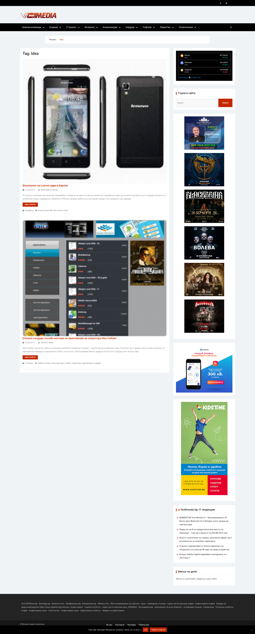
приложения (87, 363)
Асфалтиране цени (38, 610)
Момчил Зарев (47, 342)
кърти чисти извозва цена (114, 607)
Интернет (90, 27)
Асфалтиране (76, 607)
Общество (165, 27)
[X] (226, 3)
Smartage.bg (44, 603)
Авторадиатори (145, 607)
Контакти (119, 625)
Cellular (40, 363)
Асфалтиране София (205, 603)
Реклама (132, 625)
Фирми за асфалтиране (113, 610)
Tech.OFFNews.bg (29, 603)
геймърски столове (156, 603)
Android (41, 210)
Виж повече (30, 204)
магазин (60, 363)
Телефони (29, 210)
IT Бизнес (71, 27)
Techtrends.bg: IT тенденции (197, 509)
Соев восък (54, 610)
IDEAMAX (132, 607)
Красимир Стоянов (49, 190)
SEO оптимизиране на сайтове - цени (128, 603)
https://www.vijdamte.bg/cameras (54, 607)
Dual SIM (48, 210)
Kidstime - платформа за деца (188, 607)
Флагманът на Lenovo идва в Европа (45, 185)
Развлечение (186, 27)
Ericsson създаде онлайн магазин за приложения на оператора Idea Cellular (69, 338)
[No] (251, 629)
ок (145, 629)
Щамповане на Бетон (90, 610)
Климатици (208, 607)
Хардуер (130, 27)
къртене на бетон (93, 607)
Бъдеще (53, 27)
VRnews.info (103, 603)
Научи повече (158, 629)
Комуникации (110, 27)
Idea (55, 210)
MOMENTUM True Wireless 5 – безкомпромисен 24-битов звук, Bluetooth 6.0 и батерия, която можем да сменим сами (203, 521)
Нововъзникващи (31, 27)
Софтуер (147, 27)
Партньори (144, 625)
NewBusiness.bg (73, 603)
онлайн (68, 363)
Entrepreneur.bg (89, 603)
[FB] (220, 3)
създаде (97, 363)
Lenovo (61, 210)
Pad (66, 210)
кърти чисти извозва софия (180, 603)
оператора (76, 363)
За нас (109, 625)
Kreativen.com (58, 603)
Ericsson (47, 363)
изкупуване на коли (164, 607)
